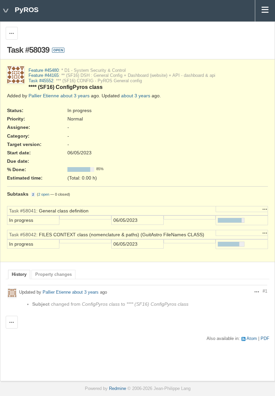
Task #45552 (41, 81)
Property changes (53, 274)
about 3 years (75, 95)
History (19, 274)
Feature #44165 (44, 75)
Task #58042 (22, 234)
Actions (265, 209)
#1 (265, 291)
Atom (251, 338)
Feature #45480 (44, 70)
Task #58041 (22, 210)
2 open (43, 194)
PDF (265, 338)
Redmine (117, 388)
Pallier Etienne (44, 95)
